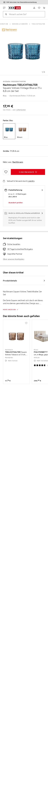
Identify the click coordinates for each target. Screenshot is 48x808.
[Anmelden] (34, 7)
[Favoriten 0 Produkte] (39, 7)
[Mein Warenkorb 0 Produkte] (44, 7)
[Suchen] (6, 14)
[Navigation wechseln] (4, 7)
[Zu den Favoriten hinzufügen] (6, 172)
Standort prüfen (15, 202)
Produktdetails (10, 280)
